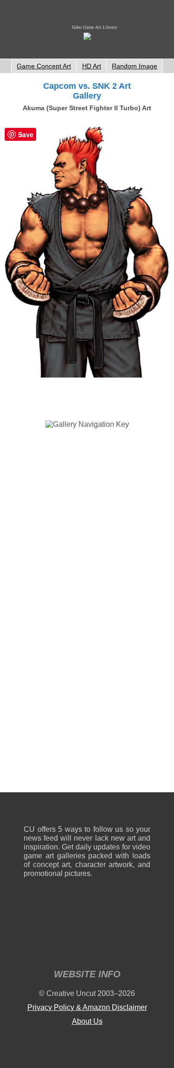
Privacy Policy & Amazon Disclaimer (87, 1007)
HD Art (91, 66)
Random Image (134, 66)
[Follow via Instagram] (58, 810)
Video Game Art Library (94, 27)
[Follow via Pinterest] (143, 810)
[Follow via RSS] (30, 810)
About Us (87, 1021)
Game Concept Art (44, 66)
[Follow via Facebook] (87, 810)
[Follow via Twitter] (115, 810)
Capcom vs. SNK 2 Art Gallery (87, 90)
